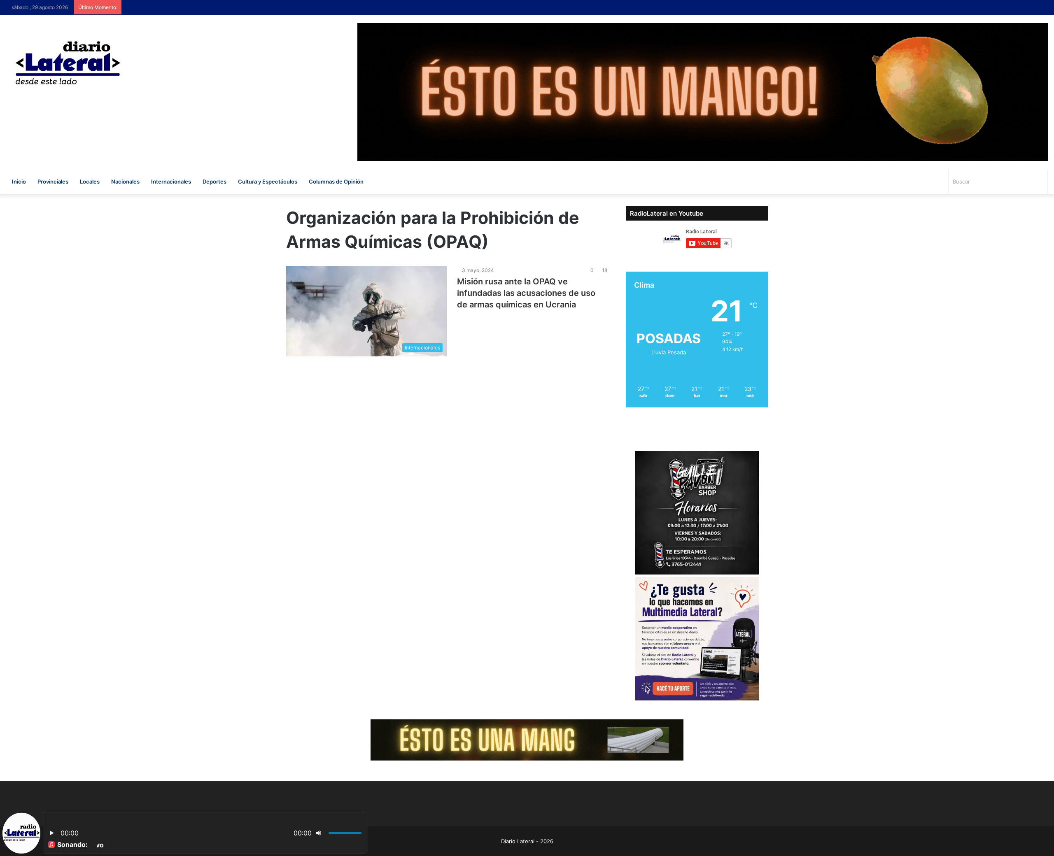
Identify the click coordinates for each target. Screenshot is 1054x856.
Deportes (214, 181)
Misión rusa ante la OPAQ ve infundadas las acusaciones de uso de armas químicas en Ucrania (526, 293)
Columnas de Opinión (336, 181)
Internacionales (171, 181)
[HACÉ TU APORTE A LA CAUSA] (527, 739)
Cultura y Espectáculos (267, 181)
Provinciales (52, 181)
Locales (90, 181)
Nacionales (125, 181)
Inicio (19, 181)
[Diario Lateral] (68, 62)
